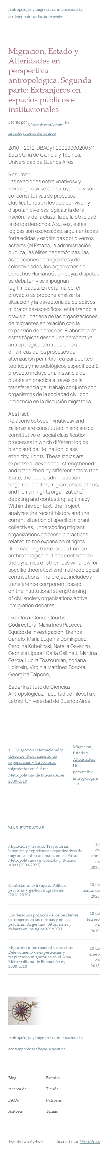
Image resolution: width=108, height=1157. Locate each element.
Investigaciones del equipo (32, 133)
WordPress (90, 1141)
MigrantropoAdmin (46, 124)
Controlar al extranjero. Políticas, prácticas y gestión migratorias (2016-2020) (38, 890)
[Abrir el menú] (96, 15)
